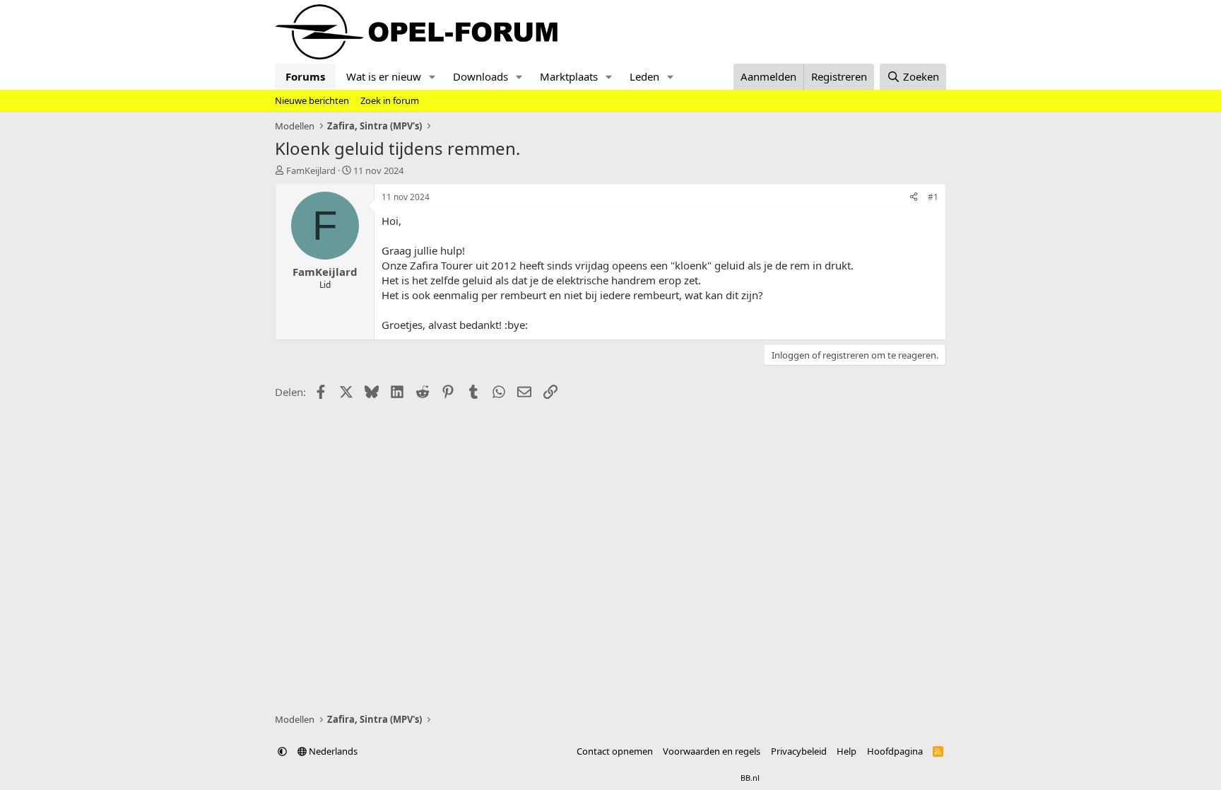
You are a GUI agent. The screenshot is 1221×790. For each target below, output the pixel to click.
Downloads (480, 76)
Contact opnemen (615, 751)
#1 (933, 197)
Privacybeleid (799, 751)
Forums (305, 76)
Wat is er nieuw (383, 76)
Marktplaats (569, 76)
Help (846, 751)
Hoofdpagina (895, 751)
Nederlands (332, 751)
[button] (432, 77)
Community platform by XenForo (573, 777)
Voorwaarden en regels (711, 751)
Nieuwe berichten (312, 100)
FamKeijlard (311, 170)
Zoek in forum (389, 100)
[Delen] (913, 198)
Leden (644, 76)
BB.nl (750, 777)
